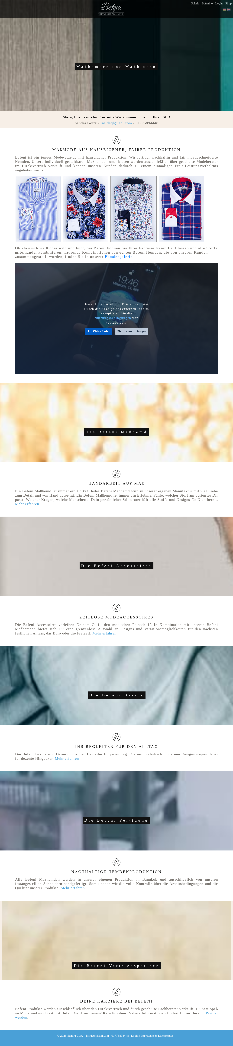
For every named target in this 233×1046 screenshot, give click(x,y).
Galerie (195, 3)
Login (219, 3)
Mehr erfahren (27, 504)
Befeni (206, 3)
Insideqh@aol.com (116, 123)
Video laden (102, 331)
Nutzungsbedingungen (112, 318)
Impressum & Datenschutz (157, 1035)
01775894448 (147, 123)
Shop (228, 3)
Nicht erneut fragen (132, 331)
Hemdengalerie (119, 257)
